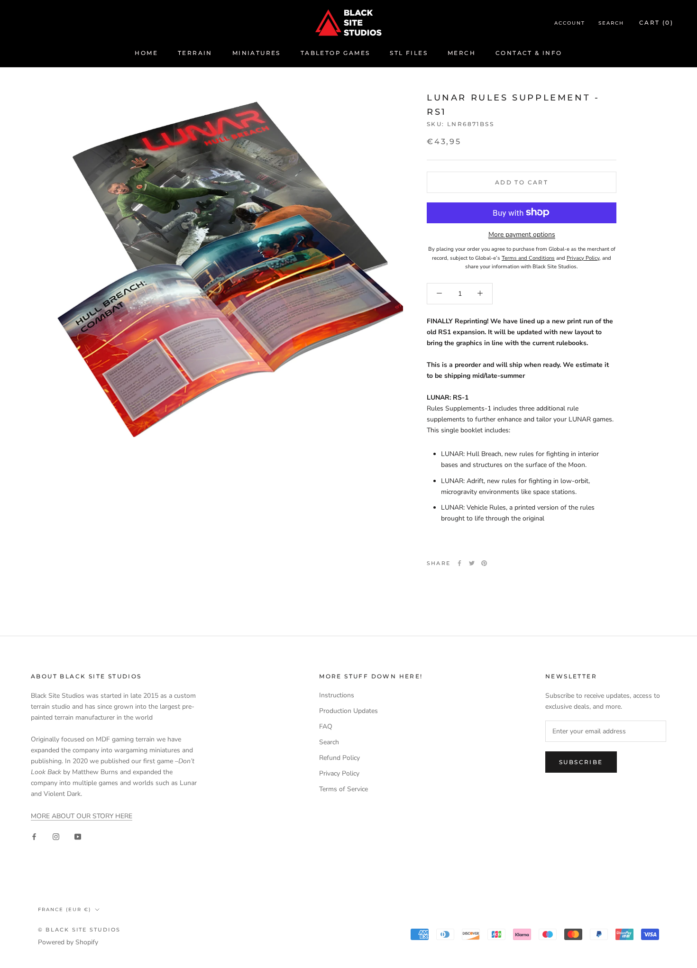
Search (611, 23)
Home (146, 52)
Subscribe (581, 762)
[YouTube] (77, 836)
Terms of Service (343, 789)
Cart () (656, 22)
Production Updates (348, 710)
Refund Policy (339, 757)
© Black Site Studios (79, 929)
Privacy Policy (339, 773)
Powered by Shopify (68, 942)
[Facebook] (459, 563)
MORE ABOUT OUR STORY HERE (81, 816)
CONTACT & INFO (528, 52)
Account (569, 23)
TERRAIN (195, 52)
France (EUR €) (64, 909)
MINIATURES (256, 52)
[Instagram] (56, 836)
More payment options (521, 233)
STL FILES (409, 52)
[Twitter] (472, 563)
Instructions (336, 695)
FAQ (325, 726)
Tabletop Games (335, 52)
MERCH (462, 52)
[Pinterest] (484, 563)
